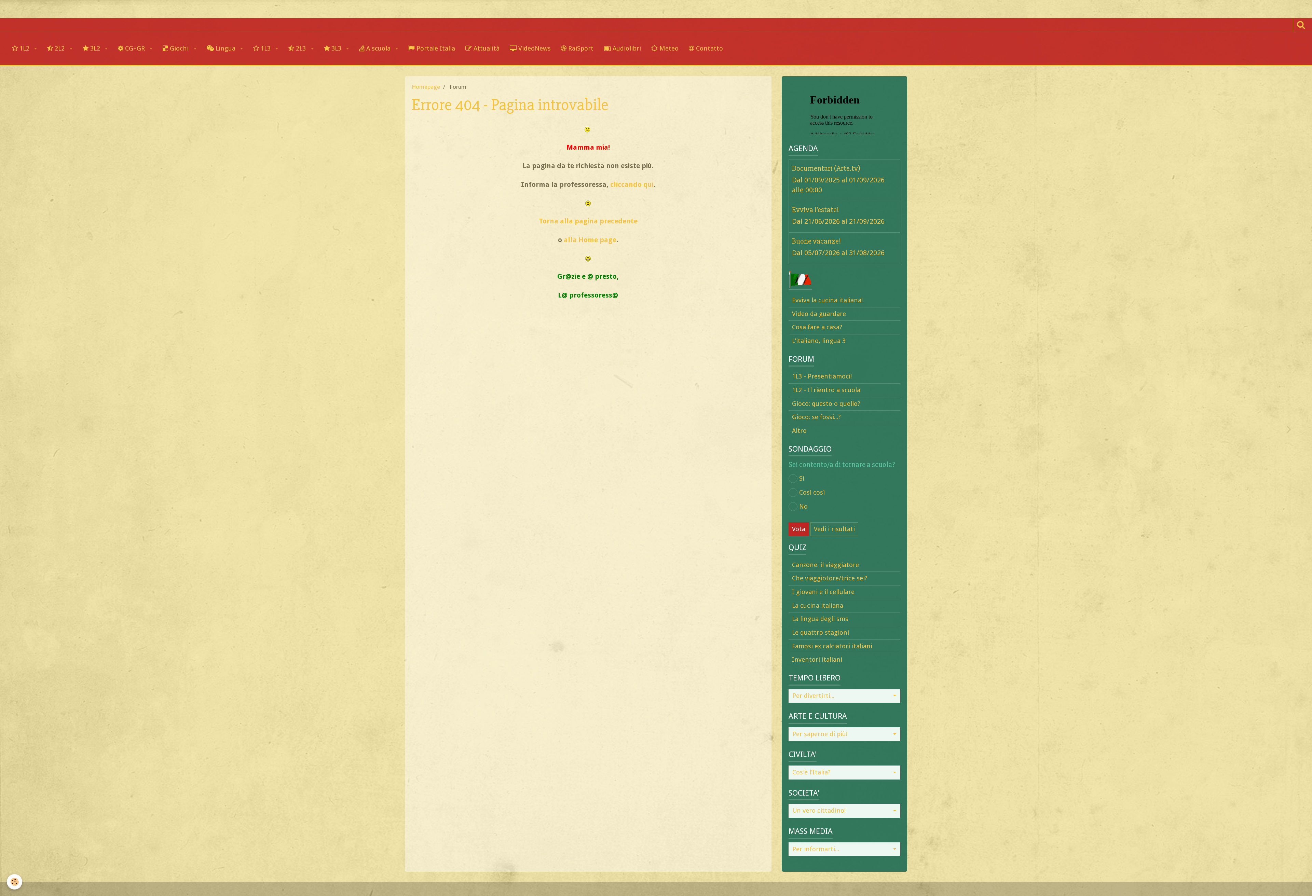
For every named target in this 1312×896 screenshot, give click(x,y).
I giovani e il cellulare (823, 591)
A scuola (378, 48)
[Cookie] (14, 882)
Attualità (486, 48)
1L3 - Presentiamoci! (822, 376)
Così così (812, 492)
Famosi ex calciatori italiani (832, 646)
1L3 (265, 48)
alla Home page (590, 240)
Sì (801, 478)
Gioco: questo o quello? (826, 403)
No (803, 506)
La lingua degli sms (820, 618)
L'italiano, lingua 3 (819, 340)
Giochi (179, 48)
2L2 (59, 48)
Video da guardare (819, 313)
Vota (798, 529)
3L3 (336, 48)
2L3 (301, 48)
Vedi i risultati (834, 529)
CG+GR (135, 48)
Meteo (668, 48)
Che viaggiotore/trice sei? (829, 578)
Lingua (225, 48)
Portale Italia (435, 48)
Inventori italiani (817, 659)
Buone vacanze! (816, 241)
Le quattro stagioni (820, 632)
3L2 (95, 48)
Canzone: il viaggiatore (825, 564)
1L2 (24, 48)
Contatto (708, 48)
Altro (799, 430)
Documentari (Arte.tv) (826, 168)
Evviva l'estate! (815, 209)
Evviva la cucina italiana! (827, 300)
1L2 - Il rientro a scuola (826, 390)
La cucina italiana (817, 605)
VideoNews (534, 48)
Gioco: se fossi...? (816, 417)
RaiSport (579, 48)
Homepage (426, 86)
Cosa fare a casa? (817, 327)
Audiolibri (626, 48)
